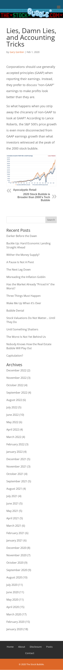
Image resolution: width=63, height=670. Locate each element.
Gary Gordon (17, 52)
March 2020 (13, 614)
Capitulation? (14, 355)
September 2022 (16, 392)
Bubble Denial (15, 310)
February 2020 (15, 622)
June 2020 (12, 592)
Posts (49, 646)
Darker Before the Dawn (21, 236)
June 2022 (12, 415)
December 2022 (16, 370)
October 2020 (15, 562)
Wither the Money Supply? (22, 255)
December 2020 (16, 548)
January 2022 (14, 452)
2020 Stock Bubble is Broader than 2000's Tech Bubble (33, 197)
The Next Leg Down (18, 269)
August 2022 (14, 400)
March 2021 (13, 525)
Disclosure (36, 646)
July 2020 (11, 585)
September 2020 (16, 570)
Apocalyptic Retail (24, 189)
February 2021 (15, 533)
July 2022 (11, 407)
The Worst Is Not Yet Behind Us (26, 337)
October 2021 (15, 474)
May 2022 (12, 422)
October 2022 (15, 385)
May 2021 (12, 511)
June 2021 (12, 503)
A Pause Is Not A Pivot (20, 262)
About (21, 646)
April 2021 (12, 518)
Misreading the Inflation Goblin (26, 277)
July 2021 (11, 496)
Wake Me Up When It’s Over (23, 303)
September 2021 (16, 481)
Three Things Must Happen (23, 296)
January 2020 (14, 629)
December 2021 (16, 459)
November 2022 (16, 378)
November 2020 (16, 555)
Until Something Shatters (22, 329)
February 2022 (15, 444)
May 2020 (12, 599)
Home (10, 646)
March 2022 (13, 437)
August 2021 (14, 489)
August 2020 (14, 577)
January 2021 (14, 540)
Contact (29, 653)
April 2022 (12, 429)
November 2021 (16, 466)
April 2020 (12, 607)
